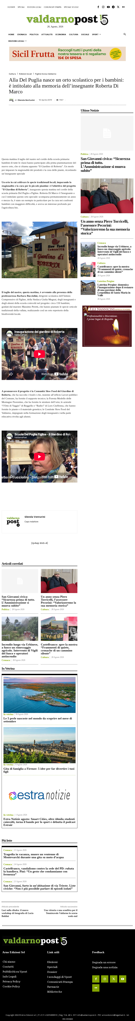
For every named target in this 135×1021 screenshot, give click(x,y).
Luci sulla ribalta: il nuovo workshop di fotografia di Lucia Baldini (17, 913)
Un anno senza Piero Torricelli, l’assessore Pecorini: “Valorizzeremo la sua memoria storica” (58, 601)
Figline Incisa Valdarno (45, 74)
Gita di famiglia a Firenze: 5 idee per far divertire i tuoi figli (38, 770)
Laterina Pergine (105, 281)
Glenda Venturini (26, 100)
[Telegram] (113, 7)
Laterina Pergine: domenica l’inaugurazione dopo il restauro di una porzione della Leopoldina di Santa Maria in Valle (115, 290)
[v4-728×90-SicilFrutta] (67, 54)
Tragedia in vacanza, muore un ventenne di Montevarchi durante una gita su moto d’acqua (33, 856)
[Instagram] (103, 7)
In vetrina (8, 714)
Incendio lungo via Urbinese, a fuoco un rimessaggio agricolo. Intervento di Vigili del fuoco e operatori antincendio (20, 650)
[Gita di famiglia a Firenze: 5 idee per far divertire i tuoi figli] (39, 745)
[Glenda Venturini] (12, 100)
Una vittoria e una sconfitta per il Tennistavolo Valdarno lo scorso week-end (60, 913)
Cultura (12, 74)
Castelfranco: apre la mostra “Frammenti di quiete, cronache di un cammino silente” (59, 649)
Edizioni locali (25, 74)
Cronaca (6, 660)
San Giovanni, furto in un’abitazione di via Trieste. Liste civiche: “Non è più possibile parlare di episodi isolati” (39, 887)
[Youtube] (108, 7)
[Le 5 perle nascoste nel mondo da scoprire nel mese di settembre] (39, 695)
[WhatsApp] (115, 98)
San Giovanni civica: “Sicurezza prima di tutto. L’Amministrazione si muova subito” (18, 601)
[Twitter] (118, 7)
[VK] (107, 98)
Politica (5, 609)
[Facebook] (98, 7)
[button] (124, 34)
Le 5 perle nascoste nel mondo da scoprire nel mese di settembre (37, 720)
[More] (122, 98)
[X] (92, 98)
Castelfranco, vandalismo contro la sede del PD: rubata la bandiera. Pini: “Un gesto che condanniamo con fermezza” (38, 871)
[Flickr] (123, 7)
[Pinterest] (99, 98)
